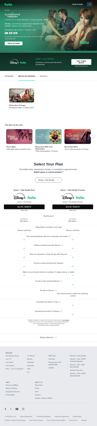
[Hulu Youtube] (18, 409)
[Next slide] (92, 135)
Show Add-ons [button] (46, 337)
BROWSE (9, 353)
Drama (20, 30)
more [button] (46, 20)
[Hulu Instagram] (23, 409)
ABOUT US (39, 382)
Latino (16, 30)
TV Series (27, 30)
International (9, 30)
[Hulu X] (12, 409)
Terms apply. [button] (65, 320)
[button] (9, 75)
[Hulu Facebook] (7, 409)
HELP (8, 382)
